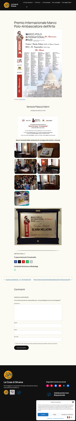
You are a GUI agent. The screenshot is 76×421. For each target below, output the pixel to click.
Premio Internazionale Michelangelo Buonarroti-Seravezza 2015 (52, 279)
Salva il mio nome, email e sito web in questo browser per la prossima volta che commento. (36, 343)
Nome (16, 322)
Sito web (16, 336)
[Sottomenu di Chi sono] (40, 2)
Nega (54, 414)
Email (15, 329)
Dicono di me (22, 99)
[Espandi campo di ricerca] (26, 7)
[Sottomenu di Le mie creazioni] (33, 2)
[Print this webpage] (31, 261)
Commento (17, 303)
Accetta (43, 414)
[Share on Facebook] (15, 261)
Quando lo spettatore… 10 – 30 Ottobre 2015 (18, 279)
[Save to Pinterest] (23, 261)
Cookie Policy (49, 418)
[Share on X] (19, 261)
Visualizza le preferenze (67, 414)
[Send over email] (27, 261)
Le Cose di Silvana (14, 5)
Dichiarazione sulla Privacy (58, 418)
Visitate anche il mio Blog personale (61, 394)
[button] (73, 402)
